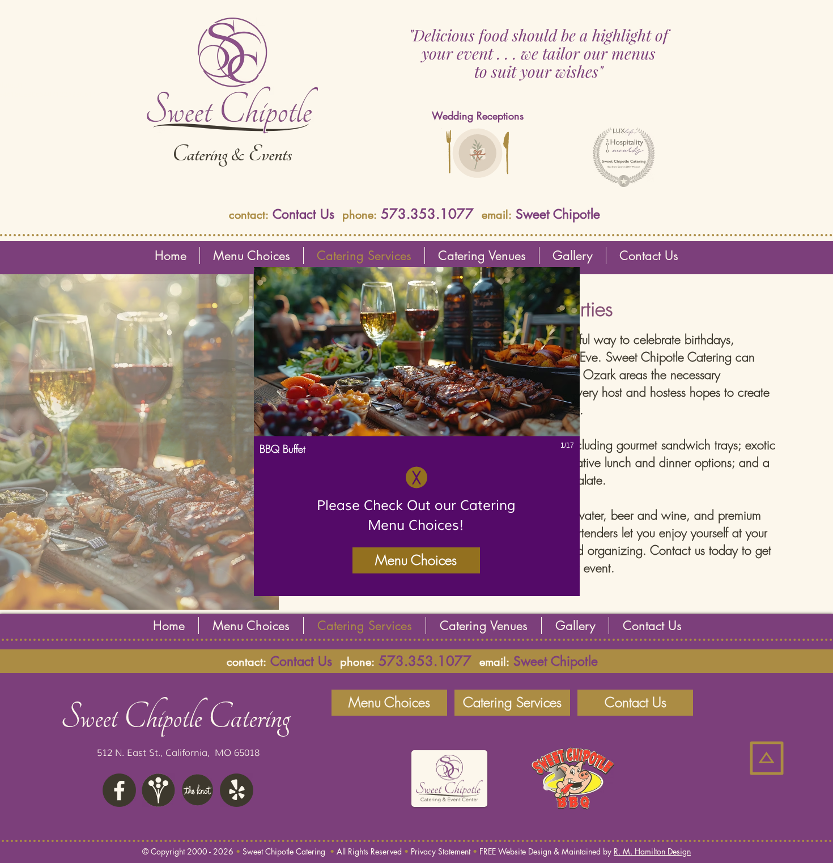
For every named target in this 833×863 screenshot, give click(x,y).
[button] (417, 371)
